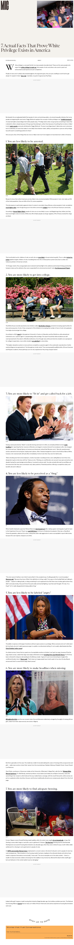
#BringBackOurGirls (11, 719)
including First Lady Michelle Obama (54, 654)
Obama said (23, 659)
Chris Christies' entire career (14, 648)
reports (20, 903)
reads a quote (13, 126)
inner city (23, 76)
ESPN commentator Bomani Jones (17, 851)
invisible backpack (66, 119)
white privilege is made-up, (28, 67)
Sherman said (10, 579)
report (19, 334)
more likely (41, 257)
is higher (45, 207)
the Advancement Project (62, 268)
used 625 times (32, 531)
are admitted (36, 341)
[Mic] (5, 5)
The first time (49, 842)
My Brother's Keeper (45, 325)
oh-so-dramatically (58, 840)
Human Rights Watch (19, 211)
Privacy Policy (70, 937)
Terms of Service (64, 937)
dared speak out (40, 529)
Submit (69, 935)
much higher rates (11, 207)
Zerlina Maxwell (11, 60)
